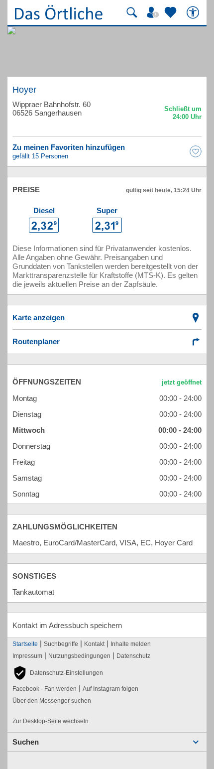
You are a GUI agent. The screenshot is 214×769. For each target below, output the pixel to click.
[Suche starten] (131, 12)
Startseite (25, 644)
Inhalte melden (130, 644)
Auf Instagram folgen (110, 688)
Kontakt (94, 644)
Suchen (25, 742)
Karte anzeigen (38, 317)
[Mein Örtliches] (154, 12)
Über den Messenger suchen (51, 700)
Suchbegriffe (61, 644)
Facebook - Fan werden (44, 688)
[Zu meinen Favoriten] (171, 12)
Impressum (27, 655)
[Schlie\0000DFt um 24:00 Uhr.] (183, 114)
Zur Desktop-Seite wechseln (50, 721)
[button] (57, 673)
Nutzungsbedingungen (79, 655)
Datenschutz (133, 655)
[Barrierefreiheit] (194, 12)
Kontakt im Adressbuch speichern (67, 625)
